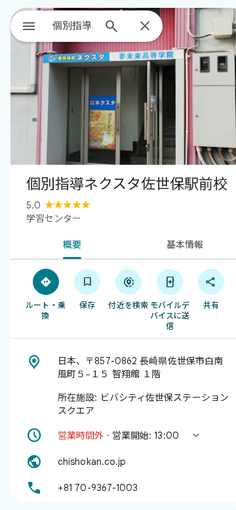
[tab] (70, 243)
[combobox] (72, 25)
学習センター (53, 218)
